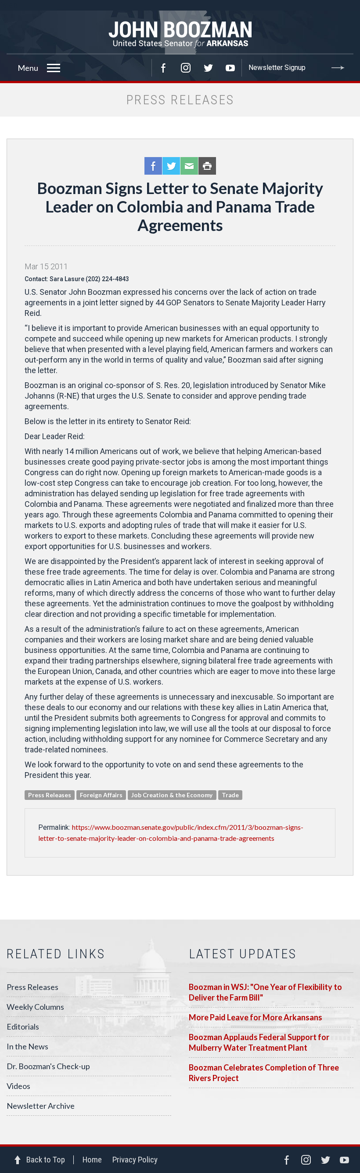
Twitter (208, 68)
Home (92, 1160)
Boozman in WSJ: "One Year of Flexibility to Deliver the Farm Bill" (265, 992)
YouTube (230, 68)
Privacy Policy (135, 1160)
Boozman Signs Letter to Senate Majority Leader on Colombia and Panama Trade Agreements (180, 206)
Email (189, 166)
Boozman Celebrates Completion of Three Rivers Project (264, 1073)
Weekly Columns (35, 1007)
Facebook (163, 68)
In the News (27, 1046)
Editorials (23, 1026)
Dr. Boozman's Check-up (48, 1066)
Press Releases (32, 987)
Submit (338, 68)
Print (207, 166)
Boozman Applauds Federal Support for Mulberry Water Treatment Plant (259, 1042)
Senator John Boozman (180, 33)
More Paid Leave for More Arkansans (255, 1017)
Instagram (186, 68)
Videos (18, 1086)
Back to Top (45, 1160)
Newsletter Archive (41, 1106)
